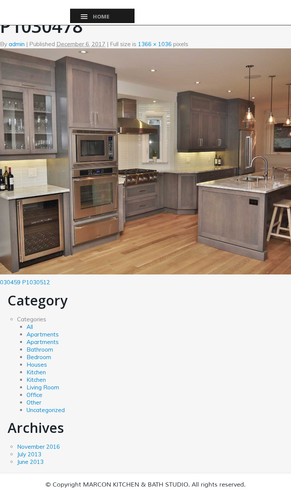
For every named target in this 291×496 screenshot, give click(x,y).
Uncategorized (46, 410)
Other (34, 402)
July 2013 (29, 454)
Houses (37, 364)
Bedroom (39, 357)
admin (17, 44)
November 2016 (38, 446)
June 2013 (30, 461)
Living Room (43, 387)
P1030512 (36, 282)
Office (34, 394)
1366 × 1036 (155, 44)
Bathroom (40, 349)
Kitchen (36, 372)
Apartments (43, 334)
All (30, 326)
